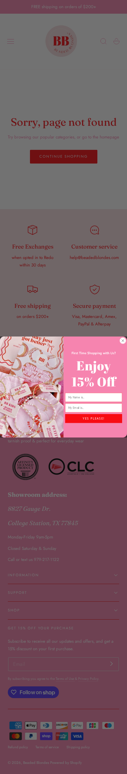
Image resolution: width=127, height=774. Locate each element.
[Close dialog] (123, 341)
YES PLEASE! (94, 419)
